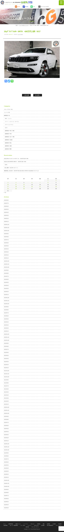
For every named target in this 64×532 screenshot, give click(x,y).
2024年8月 (6, 273)
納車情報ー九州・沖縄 (9, 136)
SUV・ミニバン (8, 118)
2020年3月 (6, 434)
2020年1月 (6, 440)
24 (8, 188)
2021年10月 (6, 376)
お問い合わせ (36, 525)
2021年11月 (6, 373)
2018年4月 (6, 504)
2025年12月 (6, 224)
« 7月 (5, 192)
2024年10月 (6, 267)
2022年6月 (6, 352)
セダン (6, 127)
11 (16, 184)
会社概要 (42, 525)
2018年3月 (6, 507)
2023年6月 (6, 315)
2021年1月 (6, 404)
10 (8, 184)
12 (24, 184)
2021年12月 (6, 370)
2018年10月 (6, 486)
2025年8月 (6, 236)
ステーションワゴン (9, 124)
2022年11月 (6, 337)
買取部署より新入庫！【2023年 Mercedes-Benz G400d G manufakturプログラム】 (21, 170)
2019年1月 (6, 477)
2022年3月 (6, 361)
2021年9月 (6, 379)
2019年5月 (6, 465)
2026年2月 (6, 218)
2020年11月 (6, 410)
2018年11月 (6, 483)
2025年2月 (6, 255)
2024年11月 (6, 264)
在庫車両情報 (10, 523)
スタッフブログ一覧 (8, 109)
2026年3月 (6, 215)
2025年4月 (6, 248)
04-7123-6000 (45, 6)
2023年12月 (6, 297)
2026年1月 (6, 221)
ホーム (4, 523)
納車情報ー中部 (8, 133)
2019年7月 (6, 459)
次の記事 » (37, 95)
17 (8, 186)
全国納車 (48, 523)
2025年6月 (6, 242)
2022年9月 (6, 343)
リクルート (30, 525)
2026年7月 (6, 203)
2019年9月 (6, 453)
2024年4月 (6, 285)
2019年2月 (6, 474)
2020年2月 (6, 437)
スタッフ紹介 (22, 525)
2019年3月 (6, 471)
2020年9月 (6, 416)
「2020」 (6, 164)
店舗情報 (38, 523)
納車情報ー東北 (8, 142)
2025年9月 (6, 233)
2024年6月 (6, 279)
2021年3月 (6, 398)
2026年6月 (6, 206)
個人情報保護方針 (50, 525)
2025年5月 (6, 245)
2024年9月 (6, 270)
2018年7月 (6, 495)
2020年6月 (6, 425)
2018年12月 (6, 480)
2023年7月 (6, 312)
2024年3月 (6, 288)
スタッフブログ (58, 525)
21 (40, 186)
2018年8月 (6, 492)
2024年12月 (6, 261)
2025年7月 (6, 239)
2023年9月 (6, 306)
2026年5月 (6, 209)
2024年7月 (6, 276)
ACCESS (26, 6)
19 (24, 186)
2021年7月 (6, 386)
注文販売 (54, 523)
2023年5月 (6, 319)
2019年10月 (6, 449)
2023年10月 (6, 303)
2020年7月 (6, 422)
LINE (34, 6)
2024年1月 (6, 294)
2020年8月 (6, 419)
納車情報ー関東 (8, 149)
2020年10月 (6, 413)
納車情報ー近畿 (8, 145)
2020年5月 (6, 428)
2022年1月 (6, 367)
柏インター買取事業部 (14, 525)
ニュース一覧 (20, 34)
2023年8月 (6, 309)
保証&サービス (18, 523)
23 (56, 186)
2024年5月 (6, 282)
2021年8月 (6, 382)
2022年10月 (6, 340)
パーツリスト (25, 523)
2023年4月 (6, 322)
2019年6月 (6, 462)
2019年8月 (6, 456)
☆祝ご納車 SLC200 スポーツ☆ (11, 167)
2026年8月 (6, 200)
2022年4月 (6, 358)
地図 (43, 523)
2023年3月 (6, 325)
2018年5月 (6, 501)
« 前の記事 (26, 95)
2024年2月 (6, 291)
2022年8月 (6, 346)
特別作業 (59, 523)
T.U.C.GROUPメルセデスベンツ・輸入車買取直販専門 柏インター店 (25, 2)
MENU (61, 2)
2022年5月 (6, 355)
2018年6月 (6, 498)
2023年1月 (6, 331)
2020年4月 (6, 431)
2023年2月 (6, 328)
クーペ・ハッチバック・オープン (12, 121)
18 (16, 186)
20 (32, 186)
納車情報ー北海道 (8, 139)
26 (24, 188)
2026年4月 (6, 212)
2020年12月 (6, 407)
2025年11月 (6, 227)
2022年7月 (6, 349)
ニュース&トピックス (23, 25)
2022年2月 (6, 364)
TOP (16, 25)
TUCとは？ (32, 523)
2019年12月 (6, 443)
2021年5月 (6, 392)
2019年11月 (6, 446)
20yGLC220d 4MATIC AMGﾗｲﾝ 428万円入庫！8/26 (15, 161)
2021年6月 (6, 389)
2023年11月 (6, 300)
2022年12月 (6, 334)
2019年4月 (6, 468)
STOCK (19, 6)
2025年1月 (6, 258)
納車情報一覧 (7, 115)
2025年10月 (6, 230)
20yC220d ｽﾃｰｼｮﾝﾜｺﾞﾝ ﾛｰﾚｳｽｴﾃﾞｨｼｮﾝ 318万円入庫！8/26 (16, 158)
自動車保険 (5, 525)
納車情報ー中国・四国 (9, 130)
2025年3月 (6, 252)
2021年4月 (6, 395)
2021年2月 (6, 401)
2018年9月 (6, 489)
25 (16, 188)
